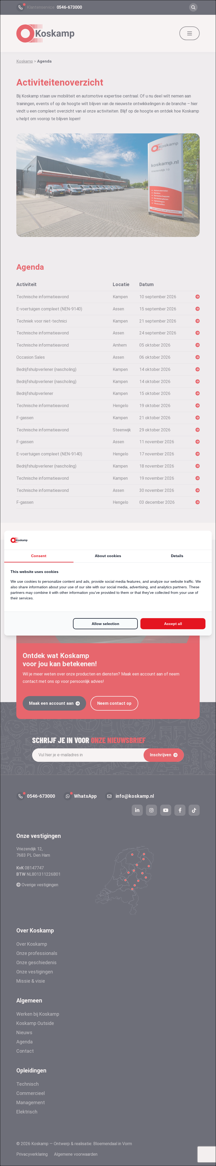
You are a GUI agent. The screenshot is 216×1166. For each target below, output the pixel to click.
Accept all (173, 624)
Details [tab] (177, 556)
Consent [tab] (38, 556)
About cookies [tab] (108, 556)
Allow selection (105, 624)
